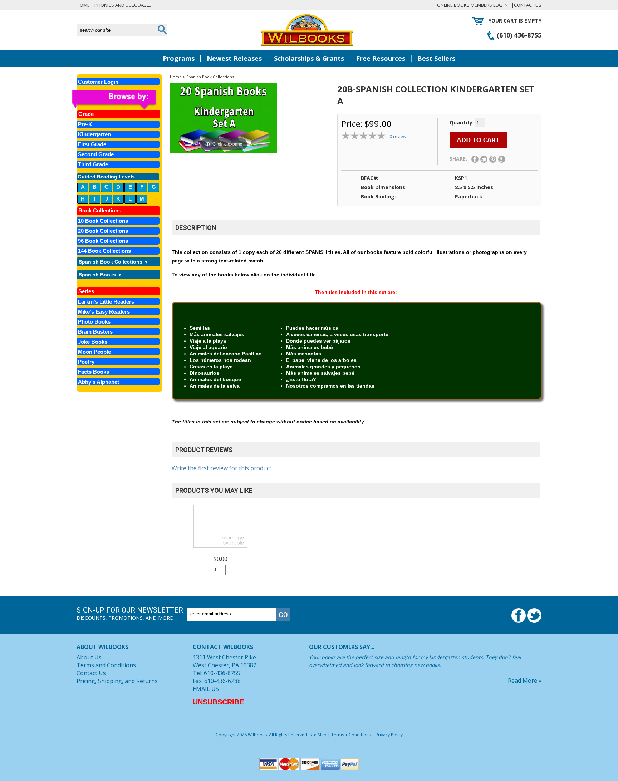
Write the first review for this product (221, 468)
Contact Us (527, 5)
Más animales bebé (309, 347)
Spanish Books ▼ (100, 274)
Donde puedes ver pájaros (318, 341)
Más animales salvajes (217, 334)
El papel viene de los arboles (321, 360)
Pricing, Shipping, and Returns (117, 681)
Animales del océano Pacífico (226, 354)
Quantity (461, 122)
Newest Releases (234, 58)
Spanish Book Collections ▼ (114, 262)
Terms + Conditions (351, 735)
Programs (179, 58)
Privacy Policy (389, 735)
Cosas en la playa (211, 366)
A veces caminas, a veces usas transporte (337, 334)
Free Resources (380, 58)
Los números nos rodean (220, 360)
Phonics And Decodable (122, 5)
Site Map (318, 735)
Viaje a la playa (208, 341)
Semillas (200, 328)
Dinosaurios (204, 373)
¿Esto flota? (301, 379)
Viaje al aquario (208, 347)
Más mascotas (303, 354)
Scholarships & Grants (309, 58)
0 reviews (398, 136)
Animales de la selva (215, 386)
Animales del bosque (215, 379)
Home (83, 5)
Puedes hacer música (312, 328)
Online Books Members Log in (472, 5)
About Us (89, 657)
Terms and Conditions (106, 665)
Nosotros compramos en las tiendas (330, 386)
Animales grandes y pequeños (323, 366)
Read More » (524, 680)
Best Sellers (436, 58)
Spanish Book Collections (210, 76)
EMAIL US (206, 689)
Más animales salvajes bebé (320, 373)
